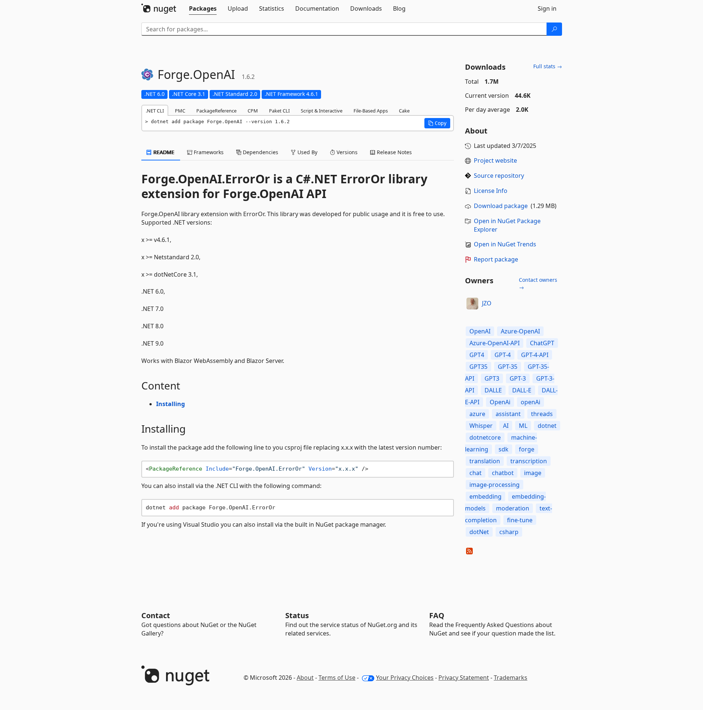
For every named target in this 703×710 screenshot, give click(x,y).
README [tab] (163, 152)
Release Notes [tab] (393, 152)
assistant (508, 414)
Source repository (499, 176)
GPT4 (476, 355)
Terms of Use (336, 677)
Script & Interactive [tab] (321, 110)
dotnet (547, 426)
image (532, 473)
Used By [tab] (306, 152)
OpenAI (479, 331)
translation (484, 461)
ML (523, 426)
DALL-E (521, 390)
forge (526, 449)
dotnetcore (485, 437)
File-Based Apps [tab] (371, 110)
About (305, 677)
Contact (155, 615)
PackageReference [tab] (216, 110)
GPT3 (492, 378)
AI (506, 426)
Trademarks (510, 677)
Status (297, 615)
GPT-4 (502, 355)
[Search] (554, 29)
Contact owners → (538, 283)
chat (475, 473)
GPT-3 (518, 378)
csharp (508, 532)
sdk (504, 449)
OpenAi (500, 402)
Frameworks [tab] (208, 152)
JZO (487, 303)
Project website (495, 160)
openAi (530, 402)
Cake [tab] (404, 110)
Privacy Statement (463, 677)
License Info (490, 191)
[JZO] (472, 303)
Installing (170, 404)
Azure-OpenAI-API (494, 343)
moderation (512, 508)
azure (477, 414)
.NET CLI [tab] (155, 110)
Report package (496, 259)
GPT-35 (507, 367)
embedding (485, 496)
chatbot (503, 473)
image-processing (494, 485)
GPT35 (478, 367)
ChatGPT (542, 343)
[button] (437, 123)
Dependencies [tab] (259, 152)
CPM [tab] (253, 110)
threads (542, 414)
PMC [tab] (180, 110)
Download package (501, 206)
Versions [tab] (346, 152)
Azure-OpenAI (520, 331)
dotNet (479, 532)
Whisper (481, 426)
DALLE (493, 390)
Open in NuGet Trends (505, 244)
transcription (528, 461)
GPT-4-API (534, 355)
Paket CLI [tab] (279, 110)
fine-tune (520, 520)
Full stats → (547, 66)
